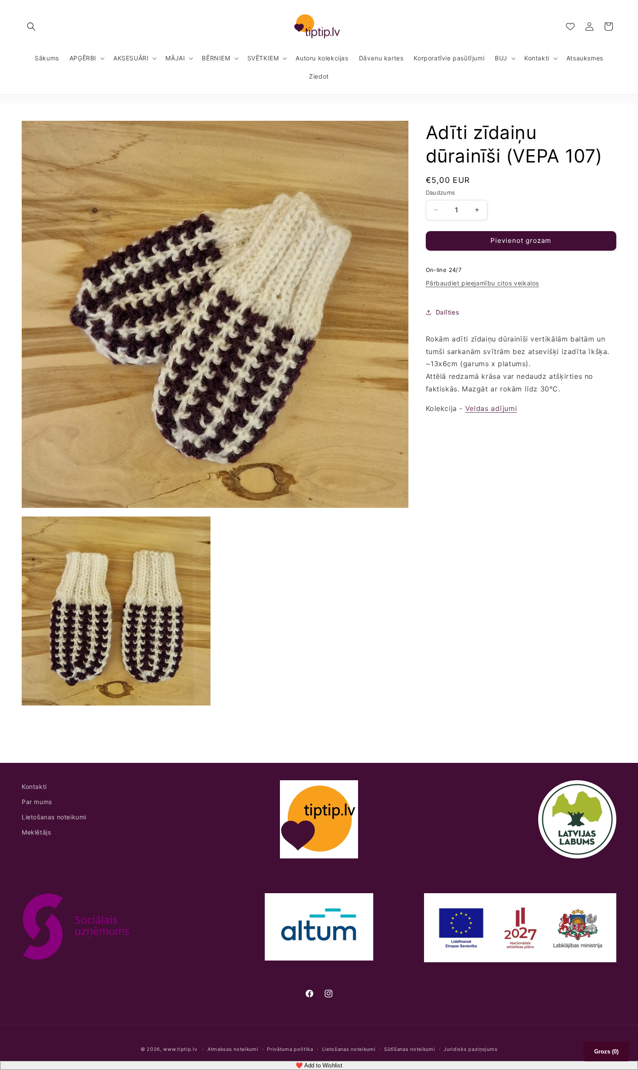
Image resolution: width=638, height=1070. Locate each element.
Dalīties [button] (447, 312)
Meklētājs (36, 832)
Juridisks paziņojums (470, 1049)
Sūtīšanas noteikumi (409, 1049)
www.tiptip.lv (180, 1049)
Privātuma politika (290, 1049)
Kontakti (34, 786)
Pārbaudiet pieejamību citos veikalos (482, 283)
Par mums (37, 801)
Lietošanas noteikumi (54, 817)
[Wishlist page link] (570, 26)
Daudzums (440, 192)
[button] (31, 26)
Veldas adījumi (491, 408)
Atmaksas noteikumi (233, 1049)
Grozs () (606, 1051)
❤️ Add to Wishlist (319, 1065)
